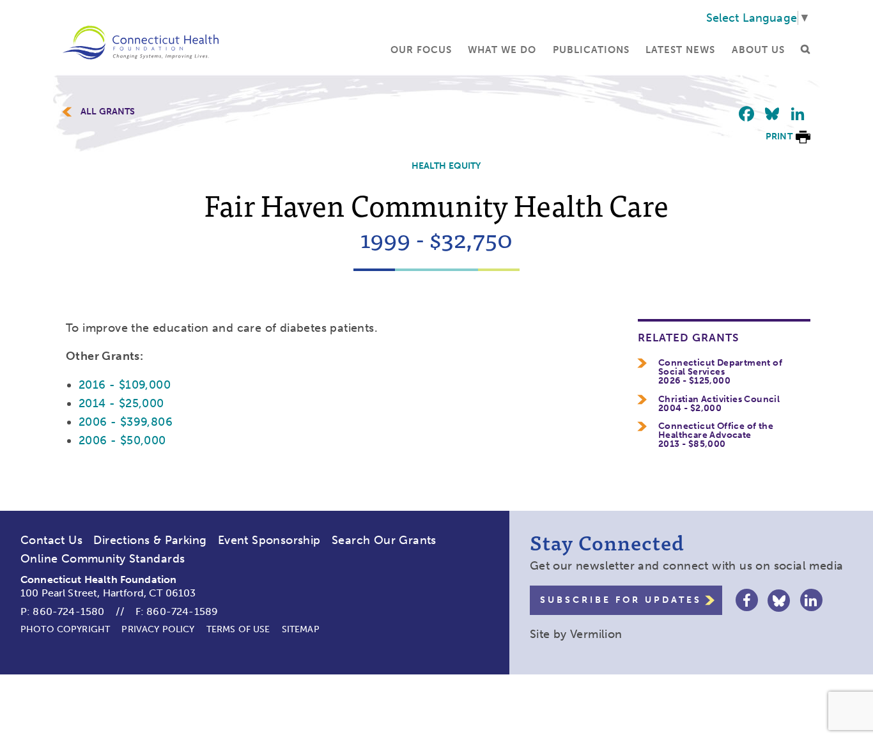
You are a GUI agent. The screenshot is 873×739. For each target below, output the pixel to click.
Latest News (680, 50)
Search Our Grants (384, 540)
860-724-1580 (68, 611)
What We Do (502, 50)
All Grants (108, 111)
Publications (591, 50)
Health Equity (446, 165)
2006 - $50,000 (122, 440)
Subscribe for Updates (621, 600)
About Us (758, 50)
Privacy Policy (157, 629)
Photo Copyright (65, 629)
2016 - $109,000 (125, 385)
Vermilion (596, 634)
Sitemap (301, 629)
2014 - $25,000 (121, 403)
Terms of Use (238, 629)
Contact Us (51, 540)
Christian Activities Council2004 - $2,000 (719, 404)
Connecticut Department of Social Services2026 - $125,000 (720, 372)
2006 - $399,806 (126, 422)
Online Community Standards (102, 559)
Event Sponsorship (269, 540)
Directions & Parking (149, 540)
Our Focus (421, 50)
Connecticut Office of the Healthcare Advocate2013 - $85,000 (715, 435)
